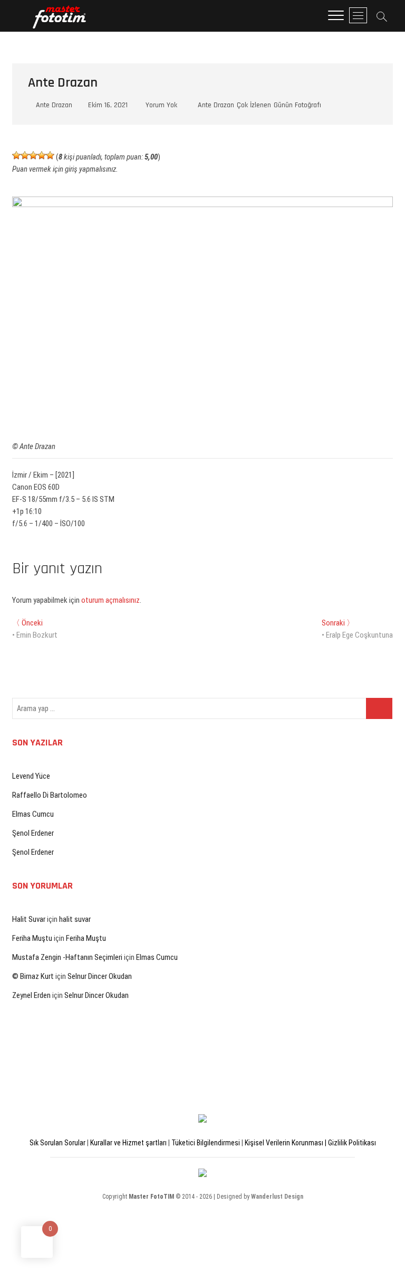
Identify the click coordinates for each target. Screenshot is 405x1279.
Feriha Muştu (32, 938)
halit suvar (75, 919)
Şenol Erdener (33, 833)
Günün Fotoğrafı (297, 105)
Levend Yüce (31, 776)
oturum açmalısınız (110, 600)
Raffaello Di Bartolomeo (49, 795)
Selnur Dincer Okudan (100, 976)
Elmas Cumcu (33, 814)
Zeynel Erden (31, 995)
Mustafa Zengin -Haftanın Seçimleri (67, 957)
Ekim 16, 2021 (107, 105)
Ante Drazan (53, 105)
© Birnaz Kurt (33, 976)
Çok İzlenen (254, 105)
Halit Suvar (28, 919)
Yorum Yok (160, 105)
